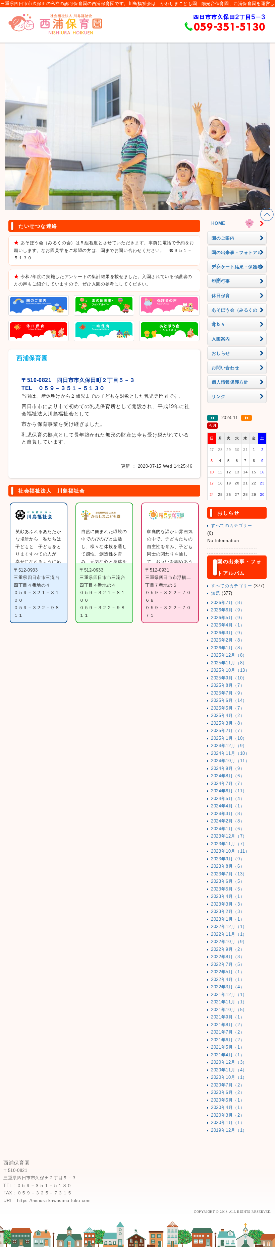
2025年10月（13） (230, 670)
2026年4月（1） (227, 625)
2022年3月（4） (227, 987)
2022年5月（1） (227, 972)
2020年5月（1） (227, 1100)
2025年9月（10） (229, 678)
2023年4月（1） (227, 896)
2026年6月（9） (227, 610)
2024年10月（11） (230, 761)
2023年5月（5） (227, 889)
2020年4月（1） (227, 1107)
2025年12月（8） (229, 655)
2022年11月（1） (229, 934)
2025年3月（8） (227, 723)
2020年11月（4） (229, 1070)
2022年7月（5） (227, 964)
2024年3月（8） (227, 813)
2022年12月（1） (229, 926)
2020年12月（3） (229, 1062)
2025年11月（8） (229, 663)
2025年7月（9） (227, 693)
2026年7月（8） (227, 602)
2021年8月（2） (227, 1025)
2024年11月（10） (230, 753)
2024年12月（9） (229, 745)
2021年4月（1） (227, 1055)
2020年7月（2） (227, 1085)
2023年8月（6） (227, 866)
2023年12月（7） (229, 836)
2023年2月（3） (227, 911)
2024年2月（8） (227, 821)
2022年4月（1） (227, 979)
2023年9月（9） (227, 859)
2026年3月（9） (227, 633)
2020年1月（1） (227, 1122)
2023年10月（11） (230, 851)
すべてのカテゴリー (231, 525)
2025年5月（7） (227, 708)
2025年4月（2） (227, 715)
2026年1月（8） (227, 648)
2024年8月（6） (227, 776)
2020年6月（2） (227, 1092)
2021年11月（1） (229, 1002)
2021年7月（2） (227, 1032)
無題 (215, 593)
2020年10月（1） (229, 1077)
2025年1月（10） (229, 738)
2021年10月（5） (229, 1009)
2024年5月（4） (227, 798)
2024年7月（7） (227, 783)
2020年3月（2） (227, 1115)
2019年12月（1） (229, 1130)
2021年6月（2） (227, 1040)
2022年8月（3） (227, 956)
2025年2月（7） (227, 730)
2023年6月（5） (227, 881)
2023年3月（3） (227, 904)
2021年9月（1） (227, 1017)
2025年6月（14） (229, 700)
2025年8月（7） (227, 685)
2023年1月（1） (227, 919)
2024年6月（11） (229, 791)
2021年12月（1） (229, 994)
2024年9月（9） (227, 768)
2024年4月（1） (227, 806)
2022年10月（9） (229, 941)
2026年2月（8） (227, 640)
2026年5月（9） (227, 617)
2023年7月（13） (229, 874)
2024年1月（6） (227, 829)
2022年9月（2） (227, 949)
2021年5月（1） (227, 1047)
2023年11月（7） (229, 844)
